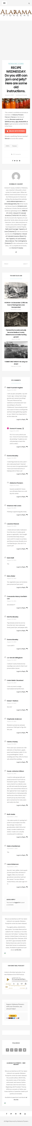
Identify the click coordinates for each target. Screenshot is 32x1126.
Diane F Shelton (12, 701)
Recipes (14, 146)
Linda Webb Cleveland (15, 680)
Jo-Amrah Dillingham (15, 658)
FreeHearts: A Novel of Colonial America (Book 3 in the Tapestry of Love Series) (16, 236)
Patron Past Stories (16, 63)
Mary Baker (11, 576)
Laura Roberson (13, 864)
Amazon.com (22, 206)
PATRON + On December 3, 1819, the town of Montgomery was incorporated (16, 305)
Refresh (7, 138)
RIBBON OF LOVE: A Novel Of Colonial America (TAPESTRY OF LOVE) (16, 213)
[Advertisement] (16, 37)
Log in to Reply (21, 419)
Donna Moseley (12, 456)
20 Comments (17, 154)
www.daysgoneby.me (11, 204)
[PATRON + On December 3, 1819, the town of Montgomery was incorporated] (16, 290)
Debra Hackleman (13, 846)
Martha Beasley (12, 617)
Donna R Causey (22, 95)
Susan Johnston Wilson (15, 771)
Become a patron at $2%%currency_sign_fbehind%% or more (16, 121)
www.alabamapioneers (15, 201)
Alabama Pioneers (16, 483)
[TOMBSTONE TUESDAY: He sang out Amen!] (16, 350)
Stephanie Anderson (14, 719)
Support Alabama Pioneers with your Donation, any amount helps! (15, 1006)
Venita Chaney (12, 742)
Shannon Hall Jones (14, 506)
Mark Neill (10, 558)
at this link (18, 950)
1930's (7, 146)
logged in (17, 902)
